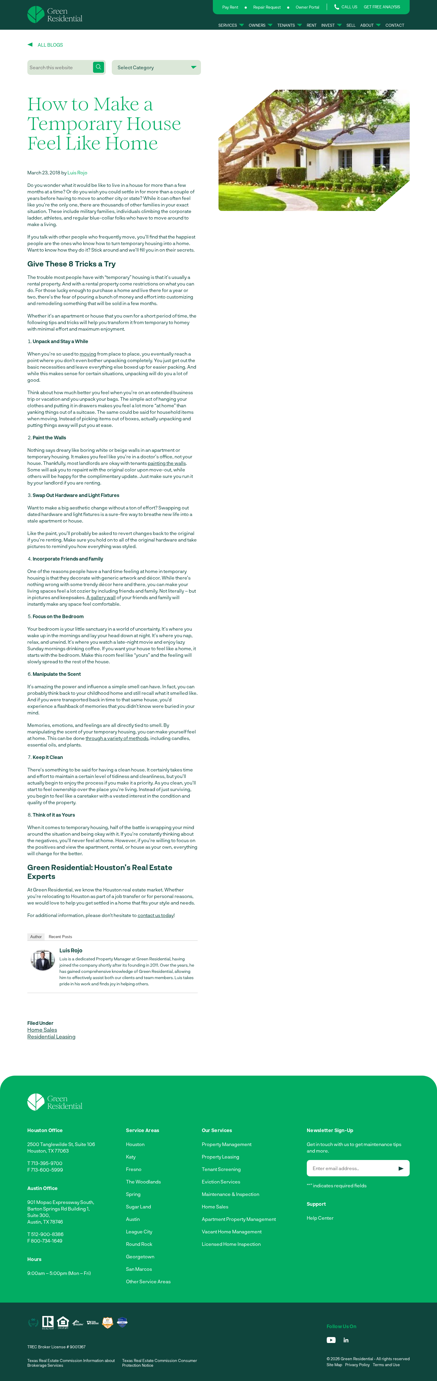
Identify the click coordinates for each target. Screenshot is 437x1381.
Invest (328, 25)
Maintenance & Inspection (230, 1194)
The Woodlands (143, 1181)
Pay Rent (230, 7)
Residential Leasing (51, 1036)
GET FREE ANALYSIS (382, 6)
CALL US (349, 6)
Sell (351, 25)
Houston (135, 1144)
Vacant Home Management (232, 1231)
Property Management (226, 1144)
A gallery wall (101, 597)
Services (227, 25)
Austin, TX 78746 (45, 1221)
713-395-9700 (46, 1163)
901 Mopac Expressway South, (60, 1202)
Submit (401, 1169)
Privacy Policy (357, 1364)
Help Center (320, 1218)
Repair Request (267, 7)
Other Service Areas (148, 1281)
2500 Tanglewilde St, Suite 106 (61, 1144)
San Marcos (139, 1269)
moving (88, 353)
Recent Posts (60, 937)
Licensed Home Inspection (231, 1244)
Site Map (334, 1364)
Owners (257, 25)
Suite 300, (38, 1215)
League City (139, 1231)
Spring (133, 1194)
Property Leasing (220, 1156)
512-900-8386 (47, 1234)
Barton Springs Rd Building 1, (58, 1208)
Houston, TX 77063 (48, 1150)
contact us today (156, 915)
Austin (133, 1219)
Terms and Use (386, 1364)
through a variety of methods (117, 738)
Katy (131, 1156)
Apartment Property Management (239, 1219)
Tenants (286, 25)
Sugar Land (138, 1206)
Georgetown (140, 1256)
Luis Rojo (77, 172)
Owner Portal (307, 7)
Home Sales (42, 1029)
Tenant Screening (221, 1169)
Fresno (134, 1169)
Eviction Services (221, 1181)
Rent (312, 25)
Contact (395, 25)
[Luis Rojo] (43, 968)
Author (36, 937)
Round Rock (139, 1244)
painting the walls (167, 463)
